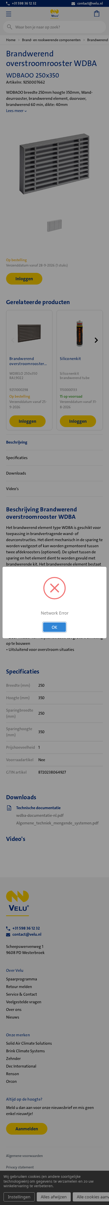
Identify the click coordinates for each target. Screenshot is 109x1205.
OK (54, 627)
